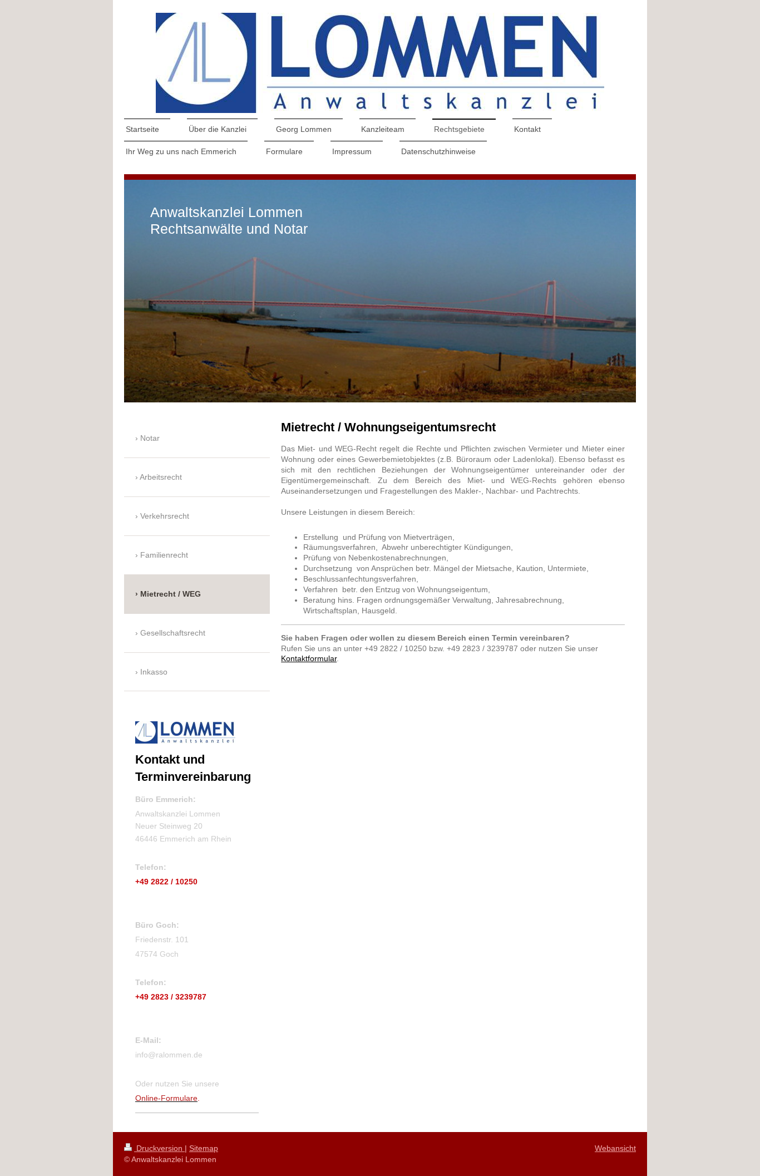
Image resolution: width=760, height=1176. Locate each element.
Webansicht (615, 1148)
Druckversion (159, 1148)
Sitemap (203, 1148)
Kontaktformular (309, 658)
